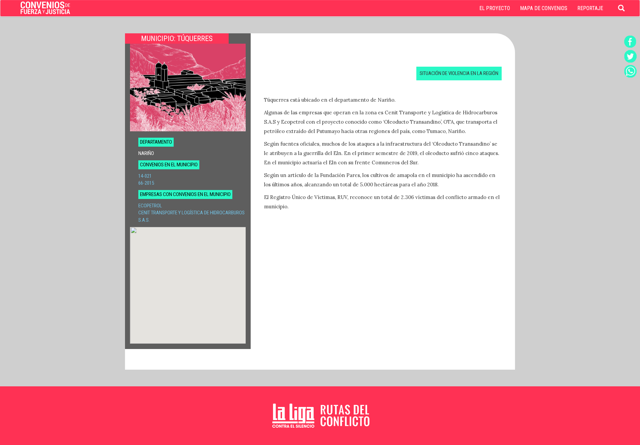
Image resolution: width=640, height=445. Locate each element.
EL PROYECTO (494, 8)
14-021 (145, 176)
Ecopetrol (150, 206)
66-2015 (146, 183)
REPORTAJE (590, 8)
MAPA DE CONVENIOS (543, 8)
